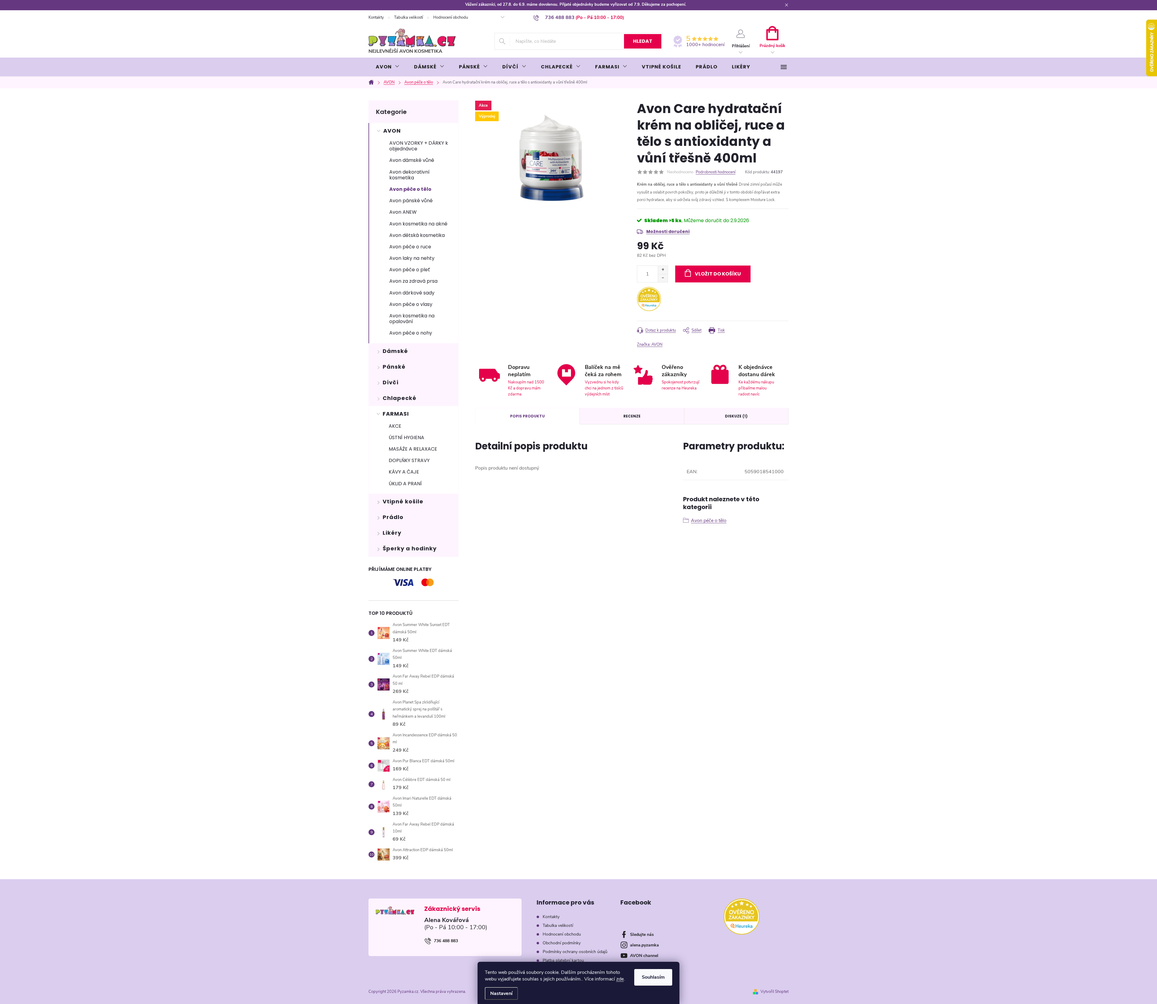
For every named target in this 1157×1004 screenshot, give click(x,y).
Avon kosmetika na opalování (411, 318)
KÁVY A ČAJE (404, 471)
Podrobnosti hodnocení (715, 172)
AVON (392, 130)
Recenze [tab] (632, 416)
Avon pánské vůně (411, 200)
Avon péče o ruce (410, 246)
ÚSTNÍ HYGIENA (406, 437)
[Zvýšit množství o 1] (663, 270)
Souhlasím (653, 977)
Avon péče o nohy (410, 332)
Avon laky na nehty (411, 258)
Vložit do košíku (718, 273)
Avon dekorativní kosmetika (409, 174)
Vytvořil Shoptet (774, 991)
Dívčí (391, 382)
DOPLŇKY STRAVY (409, 460)
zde (620, 979)
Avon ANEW (403, 212)
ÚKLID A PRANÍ (405, 483)
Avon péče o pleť (409, 269)
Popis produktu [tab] (527, 416)
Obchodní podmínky (562, 943)
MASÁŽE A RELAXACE (413, 448)
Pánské (394, 366)
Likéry (392, 533)
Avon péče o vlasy (410, 304)
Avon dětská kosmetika (417, 235)
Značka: (650, 344)
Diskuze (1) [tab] (736, 416)
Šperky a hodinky (410, 548)
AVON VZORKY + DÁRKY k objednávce (418, 146)
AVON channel (644, 955)
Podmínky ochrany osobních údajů (575, 952)
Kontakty (376, 17)
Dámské (395, 351)
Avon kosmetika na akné (418, 223)
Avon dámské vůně (411, 160)
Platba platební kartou (563, 960)
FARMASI (396, 413)
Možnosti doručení (668, 231)
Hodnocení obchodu (450, 17)
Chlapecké (399, 398)
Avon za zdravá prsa (413, 281)
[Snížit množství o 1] (663, 278)
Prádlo (393, 517)
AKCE (395, 426)
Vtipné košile (403, 501)
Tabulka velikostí (408, 17)
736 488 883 (446, 941)
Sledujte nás (642, 934)
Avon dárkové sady (411, 292)
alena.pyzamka (644, 945)
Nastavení (501, 993)
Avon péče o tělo (410, 189)
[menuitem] (387, 67)
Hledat (642, 41)
